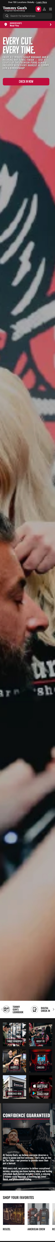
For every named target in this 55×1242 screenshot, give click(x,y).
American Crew (36, 1229)
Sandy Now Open (14, 1041)
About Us (40, 1041)
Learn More (41, 2)
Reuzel (6, 1229)
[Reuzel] (14, 1214)
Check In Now (26, 81)
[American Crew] (38, 1214)
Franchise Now (14, 1093)
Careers (40, 1067)
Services (14, 1067)
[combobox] (27, 16)
